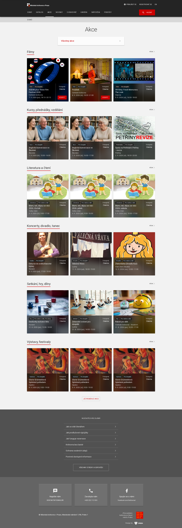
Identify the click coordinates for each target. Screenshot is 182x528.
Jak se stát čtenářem (75, 427)
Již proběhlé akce (91, 399)
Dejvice (118, 95)
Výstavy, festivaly (39, 342)
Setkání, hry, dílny (38, 284)
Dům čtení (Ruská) (122, 267)
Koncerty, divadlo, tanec (43, 226)
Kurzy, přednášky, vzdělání (45, 110)
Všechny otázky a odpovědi (91, 467)
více (151, 52)
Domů (29, 20)
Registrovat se (145, 4)
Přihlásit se (130, 4)
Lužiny (74, 267)
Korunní (32, 269)
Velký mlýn (33, 211)
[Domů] (38, 5)
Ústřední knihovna (36, 95)
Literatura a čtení (39, 168)
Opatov (31, 385)
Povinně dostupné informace (78, 457)
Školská (32, 153)
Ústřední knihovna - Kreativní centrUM (130, 325)
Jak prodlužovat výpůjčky (77, 433)
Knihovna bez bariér (74, 445)
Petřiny (118, 153)
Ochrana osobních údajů (76, 451)
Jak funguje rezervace (76, 439)
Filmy (30, 52)
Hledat (147, 12)
